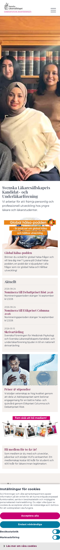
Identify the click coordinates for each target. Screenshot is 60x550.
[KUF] (19, 9)
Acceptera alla (30, 515)
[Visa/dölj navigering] (53, 10)
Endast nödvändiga (30, 524)
